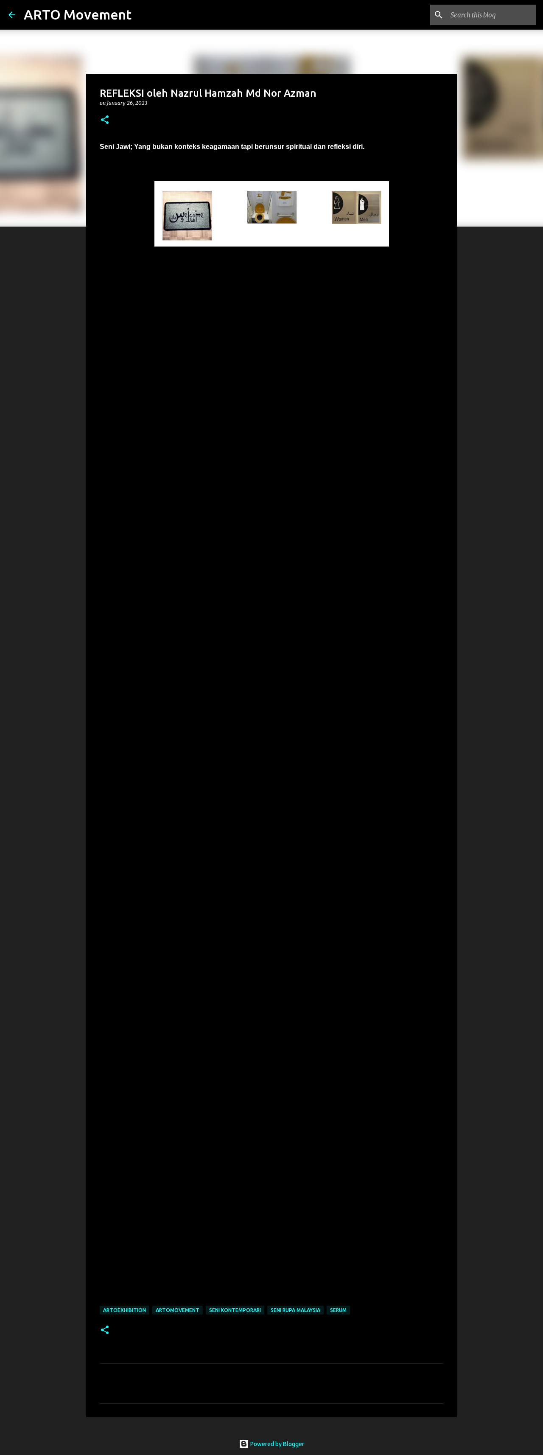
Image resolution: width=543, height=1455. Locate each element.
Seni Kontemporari (235, 1310)
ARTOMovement (177, 1310)
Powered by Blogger (276, 1444)
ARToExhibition (124, 1310)
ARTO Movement (78, 14)
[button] (105, 120)
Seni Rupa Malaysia (295, 1310)
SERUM (338, 1310)
